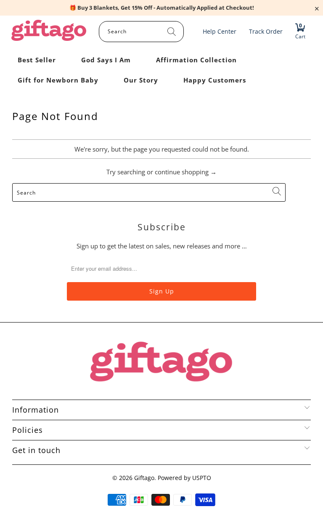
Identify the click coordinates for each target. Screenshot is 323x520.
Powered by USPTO (184, 478)
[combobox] (141, 31)
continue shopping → (186, 172)
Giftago (144, 478)
